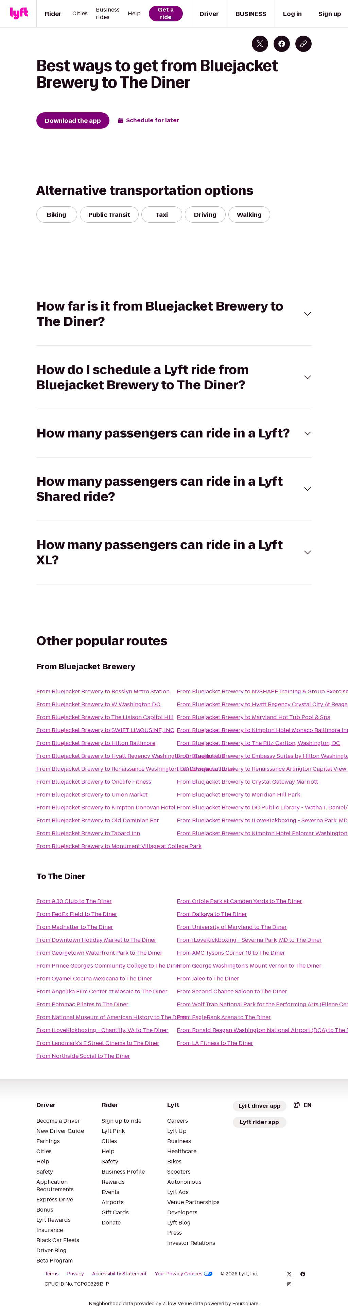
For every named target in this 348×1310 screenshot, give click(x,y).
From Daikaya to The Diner (212, 914)
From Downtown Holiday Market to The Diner (96, 940)
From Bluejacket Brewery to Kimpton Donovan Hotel (105, 807)
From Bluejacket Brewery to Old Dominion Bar (97, 820)
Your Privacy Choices (179, 1273)
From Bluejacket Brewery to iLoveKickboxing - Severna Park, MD (262, 820)
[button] (174, 314)
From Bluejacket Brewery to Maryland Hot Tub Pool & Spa (253, 717)
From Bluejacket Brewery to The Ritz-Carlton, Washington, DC (258, 743)
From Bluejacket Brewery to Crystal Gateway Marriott (247, 782)
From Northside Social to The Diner (83, 1056)
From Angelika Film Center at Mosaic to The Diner (102, 991)
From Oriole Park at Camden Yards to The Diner (239, 901)
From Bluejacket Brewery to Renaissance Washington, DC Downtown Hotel (135, 769)
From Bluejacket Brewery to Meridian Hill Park (238, 795)
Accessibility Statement (119, 1273)
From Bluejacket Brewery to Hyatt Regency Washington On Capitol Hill (130, 756)
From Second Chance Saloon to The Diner (232, 991)
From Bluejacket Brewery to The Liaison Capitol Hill (105, 717)
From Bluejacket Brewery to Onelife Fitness (93, 782)
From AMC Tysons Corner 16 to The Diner (231, 953)
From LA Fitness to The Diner (215, 1043)
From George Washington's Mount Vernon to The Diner (249, 966)
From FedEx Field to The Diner (76, 914)
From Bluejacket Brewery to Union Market (91, 795)
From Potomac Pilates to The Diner (82, 1004)
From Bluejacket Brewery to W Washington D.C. (98, 704)
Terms (52, 1273)
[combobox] (302, 1105)
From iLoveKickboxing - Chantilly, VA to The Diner (102, 1030)
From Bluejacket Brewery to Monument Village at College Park (119, 846)
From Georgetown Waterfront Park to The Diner (99, 953)
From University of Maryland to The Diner (232, 927)
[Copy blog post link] (303, 44)
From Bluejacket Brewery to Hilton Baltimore (95, 743)
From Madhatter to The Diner (74, 927)
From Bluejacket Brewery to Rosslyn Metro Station (103, 691)
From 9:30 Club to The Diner (74, 901)
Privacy (75, 1273)
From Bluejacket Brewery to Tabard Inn (88, 833)
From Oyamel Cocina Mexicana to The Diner (94, 978)
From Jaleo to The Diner (208, 978)
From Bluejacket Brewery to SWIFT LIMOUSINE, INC (105, 730)
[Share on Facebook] (282, 44)
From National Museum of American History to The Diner (111, 1017)
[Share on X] (260, 44)
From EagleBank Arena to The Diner (224, 1017)
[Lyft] (19, 13)
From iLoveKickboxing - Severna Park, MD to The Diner (249, 940)
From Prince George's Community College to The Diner (108, 966)
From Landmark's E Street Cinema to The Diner (97, 1043)
